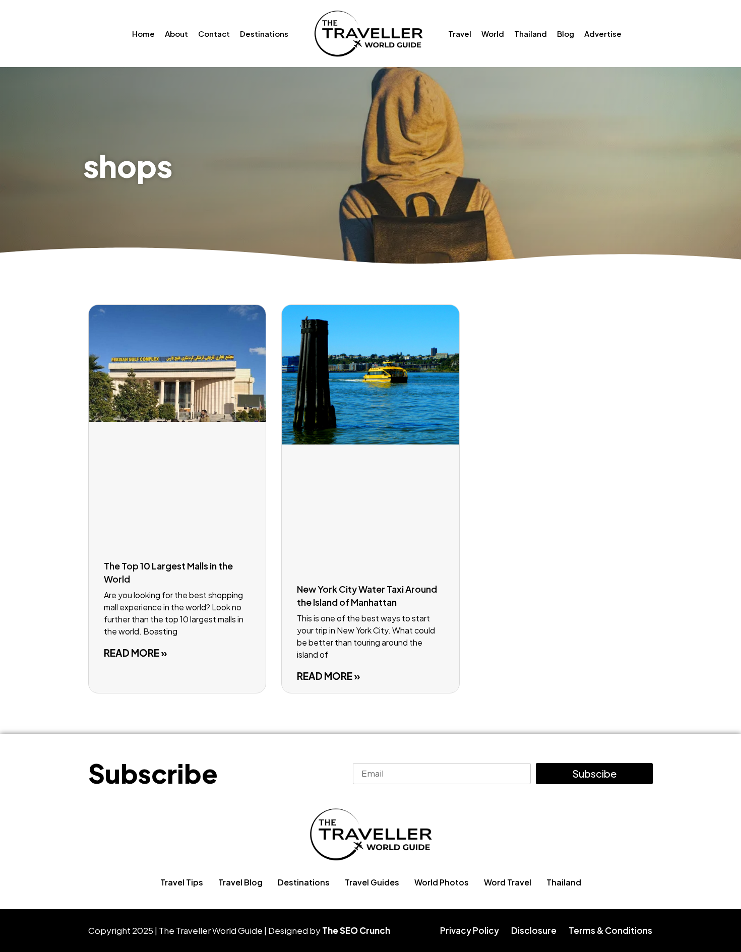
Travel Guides (372, 882)
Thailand (530, 33)
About (176, 33)
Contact (214, 33)
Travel (459, 33)
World (492, 33)
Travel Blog (240, 882)
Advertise (603, 33)
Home (143, 33)
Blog (565, 33)
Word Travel (507, 882)
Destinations (264, 33)
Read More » (135, 653)
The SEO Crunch (356, 930)
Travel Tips (181, 882)
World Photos (441, 882)
